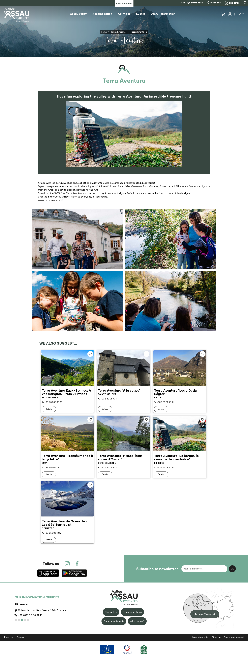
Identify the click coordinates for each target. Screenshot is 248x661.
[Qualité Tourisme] (127, 649)
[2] (19, 620)
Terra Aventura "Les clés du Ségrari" (175, 392)
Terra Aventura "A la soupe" (119, 390)
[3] (22, 620)
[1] (15, 620)
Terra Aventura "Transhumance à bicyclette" (67, 457)
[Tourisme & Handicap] (107, 649)
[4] (25, 620)
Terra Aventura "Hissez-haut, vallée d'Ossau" (121, 457)
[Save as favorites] (90, 354)
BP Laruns (21, 604)
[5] (28, 620)
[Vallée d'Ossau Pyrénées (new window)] (48, 573)
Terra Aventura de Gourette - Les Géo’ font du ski (65, 523)
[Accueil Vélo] (144, 649)
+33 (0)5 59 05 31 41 (30, 615)
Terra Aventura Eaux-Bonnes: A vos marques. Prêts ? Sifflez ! (66, 392)
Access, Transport (205, 614)
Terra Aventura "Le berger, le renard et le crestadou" (176, 457)
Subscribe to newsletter (157, 569)
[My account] (230, 14)
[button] (223, 14)
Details (49, 409)
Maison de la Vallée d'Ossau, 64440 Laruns (42, 610)
